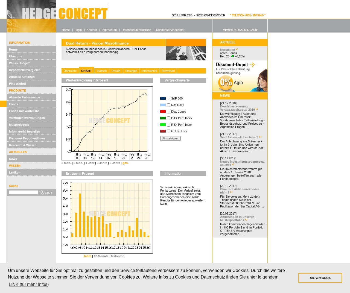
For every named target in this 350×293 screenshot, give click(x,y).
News (13, 158)
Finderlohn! (17, 83)
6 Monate (117, 256)
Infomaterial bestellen (24, 131)
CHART (86, 70)
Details (116, 70)
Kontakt (92, 29)
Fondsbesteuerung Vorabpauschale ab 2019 (237, 108)
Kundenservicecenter (170, 29)
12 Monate (101, 256)
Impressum (109, 29)
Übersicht (70, 70)
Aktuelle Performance (24, 97)
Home (13, 49)
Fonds (13, 104)
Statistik (102, 70)
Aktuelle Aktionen (22, 76)
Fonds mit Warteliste (24, 111)
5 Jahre (115, 163)
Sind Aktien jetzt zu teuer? (239, 137)
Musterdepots (19, 124)
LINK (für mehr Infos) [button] (29, 284)
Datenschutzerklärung (136, 29)
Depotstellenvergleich (24, 70)
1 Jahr (90, 163)
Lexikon (15, 172)
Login (78, 29)
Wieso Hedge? (19, 63)
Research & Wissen (23, 145)
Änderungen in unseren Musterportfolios (237, 218)
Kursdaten (227, 49)
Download (168, 70)
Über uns (15, 56)
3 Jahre (102, 163)
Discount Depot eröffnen (27, 138)
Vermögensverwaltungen (27, 117)
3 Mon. (66, 163)
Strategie (131, 70)
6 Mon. (78, 163)
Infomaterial (149, 70)
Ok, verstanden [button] (320, 277)
